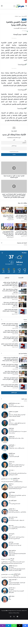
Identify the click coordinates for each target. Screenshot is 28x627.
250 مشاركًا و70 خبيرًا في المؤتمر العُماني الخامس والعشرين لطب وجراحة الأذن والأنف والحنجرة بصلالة (10, 284)
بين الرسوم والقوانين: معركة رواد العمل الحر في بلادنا (11, 481)
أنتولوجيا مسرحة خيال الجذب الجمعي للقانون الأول (16, 591)
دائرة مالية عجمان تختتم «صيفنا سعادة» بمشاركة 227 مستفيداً (8, 216)
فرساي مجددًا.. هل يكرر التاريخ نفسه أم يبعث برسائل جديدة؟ (17, 432)
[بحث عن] (26, 6)
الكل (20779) (14, 393)
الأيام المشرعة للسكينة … (14, 456)
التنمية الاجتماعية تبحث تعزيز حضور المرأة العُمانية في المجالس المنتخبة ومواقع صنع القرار (7, 233)
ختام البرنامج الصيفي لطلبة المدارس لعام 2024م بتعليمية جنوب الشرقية (17, 569)
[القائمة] (2, 6)
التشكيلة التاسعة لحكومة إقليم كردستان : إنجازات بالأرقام (17, 554)
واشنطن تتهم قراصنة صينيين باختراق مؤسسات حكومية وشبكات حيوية (10, 311)
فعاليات (16, 16)
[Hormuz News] (18, 6)
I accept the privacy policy (14, 151)
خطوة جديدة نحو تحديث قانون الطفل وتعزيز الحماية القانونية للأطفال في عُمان (21, 233)
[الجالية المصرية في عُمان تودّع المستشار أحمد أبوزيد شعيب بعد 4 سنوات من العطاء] (21, 210)
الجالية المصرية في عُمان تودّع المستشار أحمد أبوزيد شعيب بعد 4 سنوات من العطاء (21, 217)
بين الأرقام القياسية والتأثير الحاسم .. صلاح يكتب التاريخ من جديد (17, 527)
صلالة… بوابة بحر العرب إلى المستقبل (16, 438)
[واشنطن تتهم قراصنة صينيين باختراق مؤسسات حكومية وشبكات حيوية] (22, 311)
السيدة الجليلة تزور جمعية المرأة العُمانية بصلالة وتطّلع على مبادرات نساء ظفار (10, 304)
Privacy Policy (16, 613)
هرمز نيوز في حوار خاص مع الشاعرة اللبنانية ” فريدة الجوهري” (13, 577)
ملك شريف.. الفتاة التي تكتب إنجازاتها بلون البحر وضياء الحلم (17, 496)
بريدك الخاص (14, 146)
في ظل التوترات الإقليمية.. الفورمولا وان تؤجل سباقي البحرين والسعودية (16, 465)
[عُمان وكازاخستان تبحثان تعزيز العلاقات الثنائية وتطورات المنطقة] (22, 298)
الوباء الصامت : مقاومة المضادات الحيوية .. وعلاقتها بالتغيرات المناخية (17, 583)
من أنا (10, 599)
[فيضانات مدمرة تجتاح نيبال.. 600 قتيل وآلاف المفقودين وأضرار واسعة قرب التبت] (22, 291)
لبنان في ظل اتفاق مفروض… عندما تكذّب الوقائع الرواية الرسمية (17, 423)
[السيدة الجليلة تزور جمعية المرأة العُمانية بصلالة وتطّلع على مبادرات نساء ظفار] (22, 304)
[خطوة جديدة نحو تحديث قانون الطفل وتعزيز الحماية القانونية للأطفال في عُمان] (21, 226)
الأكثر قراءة (20, 278)
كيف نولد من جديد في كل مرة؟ (15, 545)
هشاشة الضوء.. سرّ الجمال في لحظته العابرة (17, 512)
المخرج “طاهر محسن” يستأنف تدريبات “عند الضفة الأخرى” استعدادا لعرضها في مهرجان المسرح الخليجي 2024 (12, 562)
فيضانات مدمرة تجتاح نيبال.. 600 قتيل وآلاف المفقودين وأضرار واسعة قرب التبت (10, 290)
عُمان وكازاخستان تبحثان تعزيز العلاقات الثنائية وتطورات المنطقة (10, 297)
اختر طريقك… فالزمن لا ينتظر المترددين (16, 520)
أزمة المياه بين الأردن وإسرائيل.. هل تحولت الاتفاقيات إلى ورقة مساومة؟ (17, 415)
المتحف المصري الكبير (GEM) (14, 504)
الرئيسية (24, 16)
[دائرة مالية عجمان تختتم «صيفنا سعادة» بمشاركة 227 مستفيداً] (7, 210)
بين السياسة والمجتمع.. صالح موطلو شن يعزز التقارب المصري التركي (17, 474)
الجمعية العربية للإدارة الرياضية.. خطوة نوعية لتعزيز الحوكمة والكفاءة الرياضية (18, 487)
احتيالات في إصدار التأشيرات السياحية (16, 406)
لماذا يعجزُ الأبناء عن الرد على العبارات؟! (16, 448)
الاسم (14, 140)
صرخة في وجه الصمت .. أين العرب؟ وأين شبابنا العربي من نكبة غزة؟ (16, 537)
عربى (20, 16)
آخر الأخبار (7, 278)
